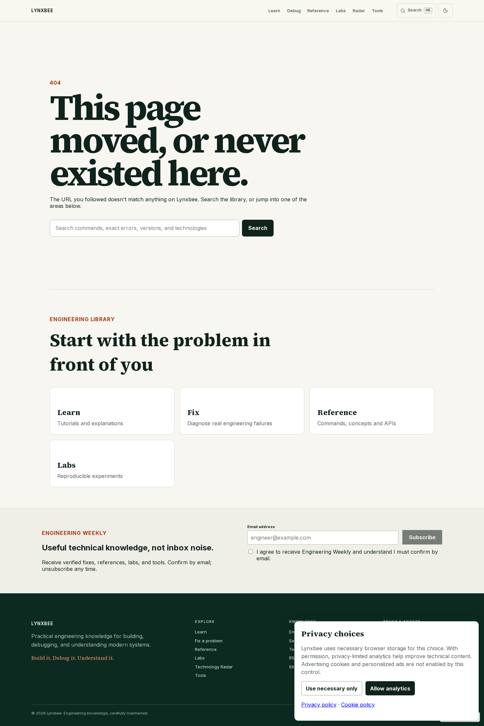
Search (257, 228)
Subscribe (422, 537)
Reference (318, 10)
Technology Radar (214, 666)
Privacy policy (318, 704)
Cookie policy (358, 704)
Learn (274, 10)
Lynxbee (42, 623)
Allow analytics (390, 688)
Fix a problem (209, 640)
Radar (359, 10)
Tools (377, 10)
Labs (341, 10)
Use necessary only (332, 688)
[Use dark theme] (445, 10)
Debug (294, 10)
